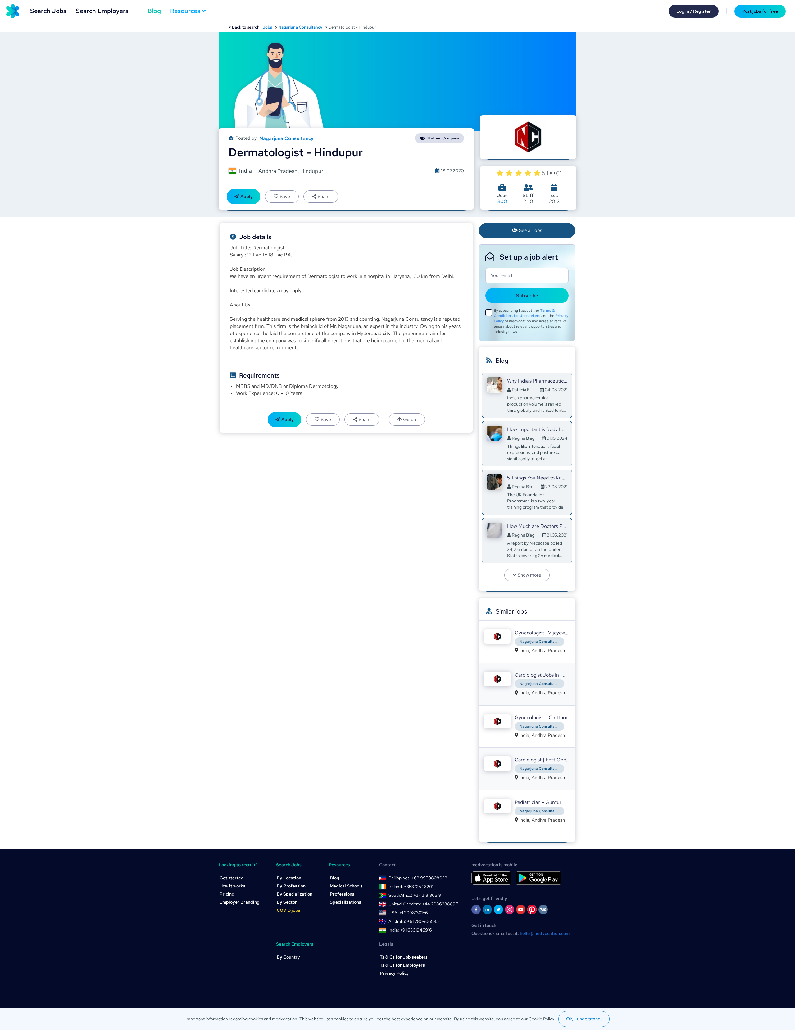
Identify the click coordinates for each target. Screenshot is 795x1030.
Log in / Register (693, 11)
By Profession (291, 886)
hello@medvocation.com (545, 933)
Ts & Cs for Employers (402, 965)
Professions (342, 894)
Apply (246, 196)
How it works (232, 886)
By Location (289, 878)
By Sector (287, 902)
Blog (154, 11)
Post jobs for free (760, 11)
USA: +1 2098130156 (408, 912)
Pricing (227, 894)
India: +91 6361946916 (410, 930)
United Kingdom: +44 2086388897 (423, 904)
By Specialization (294, 894)
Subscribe (527, 296)
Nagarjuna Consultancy (300, 27)
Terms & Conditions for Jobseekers (524, 313)
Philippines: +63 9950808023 (417, 878)
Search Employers (102, 11)
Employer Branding (240, 902)
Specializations (345, 902)
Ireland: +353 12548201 (410, 886)
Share (323, 196)
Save (285, 196)
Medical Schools (346, 886)
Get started (232, 878)
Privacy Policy (394, 973)
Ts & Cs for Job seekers (404, 957)
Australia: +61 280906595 (413, 921)
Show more (529, 575)
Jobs (267, 27)
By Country (288, 957)
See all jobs (530, 230)
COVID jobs (288, 910)
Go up (409, 419)
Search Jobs (48, 11)
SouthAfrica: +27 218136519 (414, 895)
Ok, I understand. (584, 1019)
